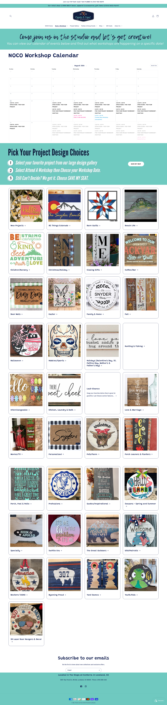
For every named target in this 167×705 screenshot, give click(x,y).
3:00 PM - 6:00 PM (78, 115)
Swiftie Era (54, 551)
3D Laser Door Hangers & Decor (26, 639)
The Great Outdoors (96, 551)
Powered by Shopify (91, 702)
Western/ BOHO (18, 595)
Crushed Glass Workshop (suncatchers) (101, 118)
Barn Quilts (92, 226)
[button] (11, 16)
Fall (127, 314)
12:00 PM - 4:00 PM (14, 103)
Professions (54, 504)
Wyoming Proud (56, 595)
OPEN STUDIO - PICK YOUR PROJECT (17, 106)
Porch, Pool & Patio (20, 504)
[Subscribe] (99, 670)
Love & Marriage (133, 410)
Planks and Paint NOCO (80, 702)
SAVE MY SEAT (136, 164)
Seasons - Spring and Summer (140, 504)
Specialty (15, 551)
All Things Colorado (58, 226)
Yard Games (93, 595)
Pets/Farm (92, 454)
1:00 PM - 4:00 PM (141, 137)
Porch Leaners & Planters (137, 454)
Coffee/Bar (130, 270)
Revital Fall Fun (141, 139)
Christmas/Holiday (58, 270)
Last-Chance (93, 389)
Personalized (55, 454)
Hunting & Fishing (134, 346)
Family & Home (94, 314)
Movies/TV (16, 454)
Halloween (16, 361)
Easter (52, 314)
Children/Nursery (19, 270)
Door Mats (16, 314)
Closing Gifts (93, 270)
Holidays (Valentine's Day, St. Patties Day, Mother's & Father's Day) (101, 363)
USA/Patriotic (131, 551)
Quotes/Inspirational (97, 504)
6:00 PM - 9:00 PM (56, 109)
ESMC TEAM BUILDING (80, 117)
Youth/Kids (130, 595)
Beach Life (130, 226)
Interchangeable (19, 410)
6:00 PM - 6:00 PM (99, 115)
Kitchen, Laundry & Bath (61, 410)
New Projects (17, 226)
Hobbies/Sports (56, 361)
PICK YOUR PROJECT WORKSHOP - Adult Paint (61, 112)
